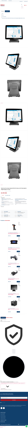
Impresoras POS (9, 308)
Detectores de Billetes (13, 247)
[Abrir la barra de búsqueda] (21, 4)
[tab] (14, 116)
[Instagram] (1, 408)
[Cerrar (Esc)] (5, 426)
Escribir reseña (3, 317)
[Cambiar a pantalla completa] (2, 426)
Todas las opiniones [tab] (4, 383)
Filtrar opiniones (3, 388)
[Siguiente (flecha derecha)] (2, 427)
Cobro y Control (9, 247)
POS (19, 247)
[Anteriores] (1, 184)
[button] (26, 5)
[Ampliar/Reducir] (0, 426)
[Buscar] (22, 7)
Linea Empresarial (14, 232)
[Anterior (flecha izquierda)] (0, 427)
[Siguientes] (2, 184)
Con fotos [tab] (11, 383)
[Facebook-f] (4, 408)
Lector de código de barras (10, 232)
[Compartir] (3, 426)
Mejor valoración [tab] (21, 383)
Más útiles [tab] (16, 383)
